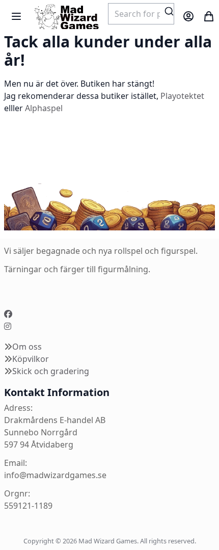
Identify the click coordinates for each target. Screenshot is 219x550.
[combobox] (141, 13)
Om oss (27, 346)
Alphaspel (44, 108)
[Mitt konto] (188, 16)
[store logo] (66, 16)
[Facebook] (8, 314)
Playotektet (182, 95)
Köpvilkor (30, 358)
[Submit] (169, 11)
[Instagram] (7, 326)
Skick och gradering (50, 371)
